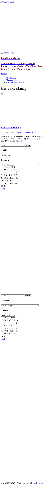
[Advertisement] (23, 27)
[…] (20, 141)
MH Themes (39, 483)
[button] (4, 74)
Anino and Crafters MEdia (26, 132)
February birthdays (11, 127)
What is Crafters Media (15, 82)
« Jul (3, 188)
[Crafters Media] (7, 2)
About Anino (11, 78)
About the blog (12, 80)
